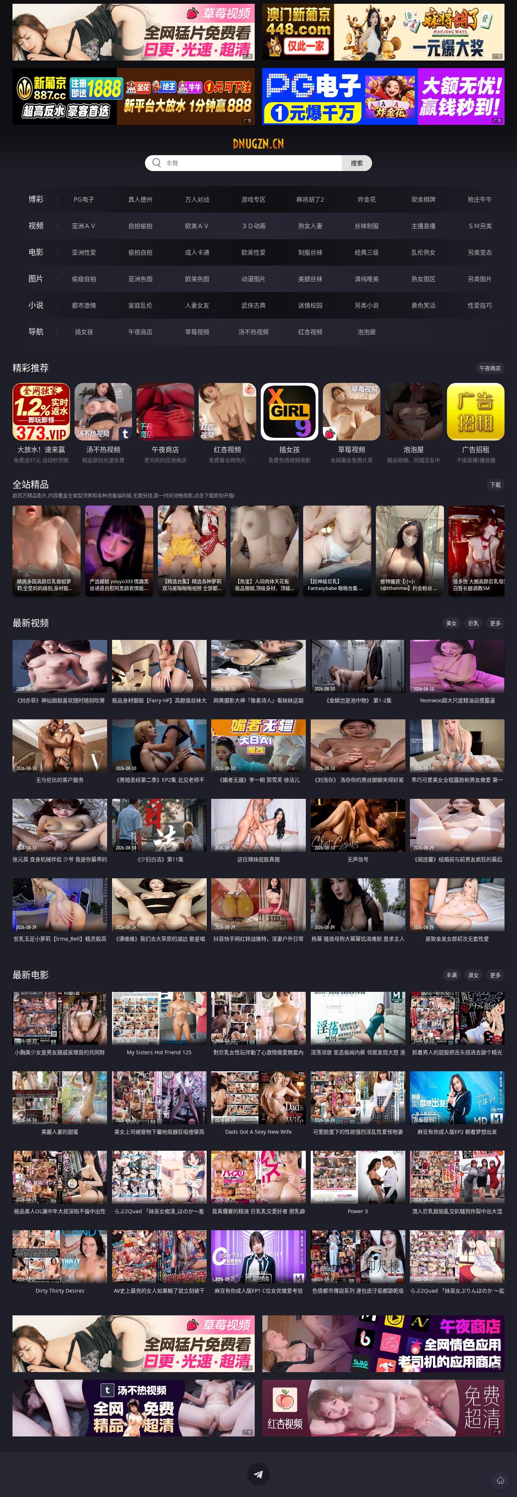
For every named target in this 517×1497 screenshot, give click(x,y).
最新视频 (30, 622)
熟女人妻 (310, 226)
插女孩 (84, 332)
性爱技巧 (480, 305)
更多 (495, 623)
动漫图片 (253, 279)
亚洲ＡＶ (84, 226)
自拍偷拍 (140, 226)
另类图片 (480, 279)
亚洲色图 (140, 279)
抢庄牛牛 (480, 199)
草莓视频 (197, 332)
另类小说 (367, 305)
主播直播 (423, 226)
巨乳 (473, 623)
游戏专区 (253, 199)
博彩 (36, 199)
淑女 (473, 975)
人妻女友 (197, 305)
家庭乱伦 (140, 305)
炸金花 (367, 199)
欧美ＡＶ (197, 226)
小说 (36, 305)
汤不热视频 (253, 332)
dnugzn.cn (258, 143)
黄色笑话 (423, 305)
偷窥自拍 (84, 279)
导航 (36, 332)
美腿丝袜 (310, 279)
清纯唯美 (367, 279)
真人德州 (140, 199)
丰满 (451, 975)
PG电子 (84, 199)
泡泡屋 (367, 332)
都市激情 (84, 305)
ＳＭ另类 (480, 226)
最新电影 (30, 974)
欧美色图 (197, 279)
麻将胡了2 (310, 199)
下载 (495, 484)
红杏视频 (310, 332)
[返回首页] (500, 1480)
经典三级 (367, 252)
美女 (451, 623)
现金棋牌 (423, 199)
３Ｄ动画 (253, 226)
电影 (36, 252)
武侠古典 (253, 305)
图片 (36, 279)
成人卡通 (197, 252)
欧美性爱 (253, 252)
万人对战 (197, 199)
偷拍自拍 (140, 252)
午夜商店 (140, 332)
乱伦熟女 (423, 252)
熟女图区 (423, 279)
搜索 (357, 163)
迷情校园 (310, 305)
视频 (36, 226)
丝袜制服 (367, 226)
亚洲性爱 (84, 252)
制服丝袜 (310, 252)
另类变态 (480, 252)
